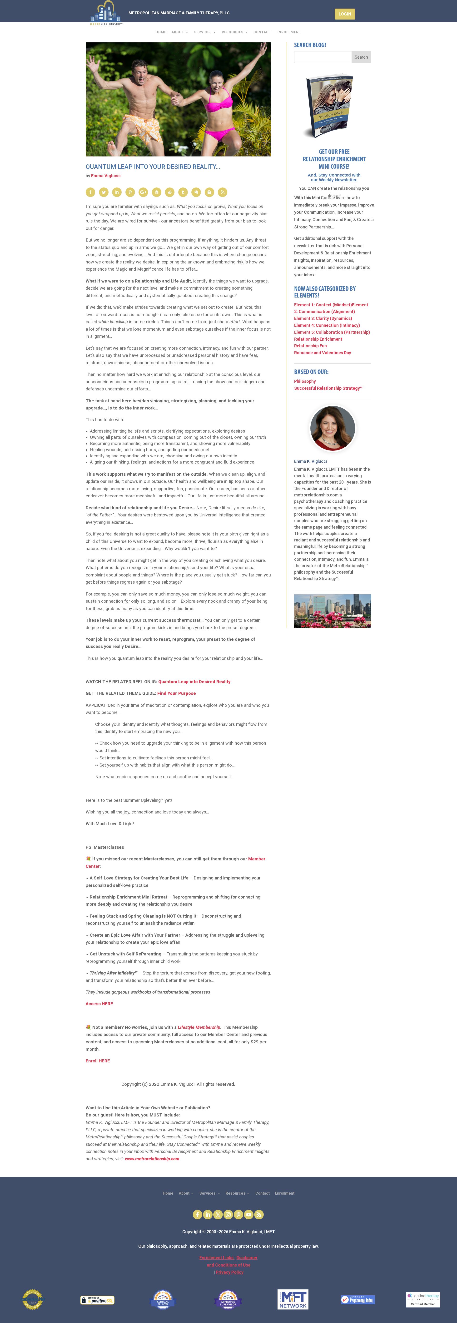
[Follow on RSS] (259, 1214)
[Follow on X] (218, 1214)
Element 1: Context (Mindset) (323, 304)
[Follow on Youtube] (248, 1214)
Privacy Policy (229, 1272)
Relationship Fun (310, 345)
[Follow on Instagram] (228, 1214)
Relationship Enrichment (318, 339)
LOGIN (345, 13)
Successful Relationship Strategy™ (328, 388)
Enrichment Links (216, 1257)
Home (161, 32)
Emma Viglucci (106, 175)
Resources (232, 32)
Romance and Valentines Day (322, 352)
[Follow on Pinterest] (238, 1214)
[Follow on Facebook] (197, 1214)
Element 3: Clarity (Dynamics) (323, 318)
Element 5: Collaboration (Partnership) (332, 332)
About (178, 32)
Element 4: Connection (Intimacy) (327, 325)
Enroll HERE (98, 1061)
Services (203, 32)
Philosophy (305, 381)
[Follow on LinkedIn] (208, 1214)
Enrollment (289, 32)
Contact (262, 32)
